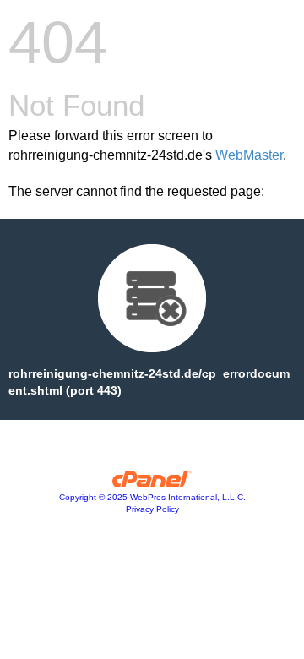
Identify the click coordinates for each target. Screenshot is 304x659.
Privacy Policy (152, 509)
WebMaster (249, 155)
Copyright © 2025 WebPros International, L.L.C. (152, 497)
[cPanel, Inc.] (152, 483)
